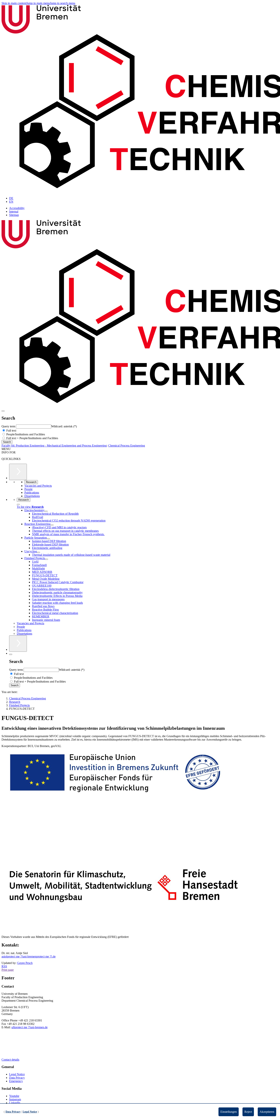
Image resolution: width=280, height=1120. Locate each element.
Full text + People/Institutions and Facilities (32, 438)
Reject (248, 1111)
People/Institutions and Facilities (25, 434)
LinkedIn (14, 1102)
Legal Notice (17, 1074)
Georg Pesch (25, 963)
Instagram (15, 1099)
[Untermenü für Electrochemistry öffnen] (46, 511)
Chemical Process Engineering (126, 445)
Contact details (10, 1059)
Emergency (16, 1081)
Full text (11, 430)
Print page (8, 969)
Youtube (14, 1096)
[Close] (18, 504)
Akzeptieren (267, 1111)
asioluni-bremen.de (29, 956)
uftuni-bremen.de (29, 1027)
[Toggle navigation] (3, 411)
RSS (4, 966)
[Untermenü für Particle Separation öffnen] (48, 538)
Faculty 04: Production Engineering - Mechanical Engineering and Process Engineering (54, 445)
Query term (9, 426)
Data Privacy (17, 1077)
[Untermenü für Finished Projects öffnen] (46, 559)
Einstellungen (228, 1111)
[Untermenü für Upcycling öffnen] (38, 552)
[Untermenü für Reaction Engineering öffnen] (52, 525)
